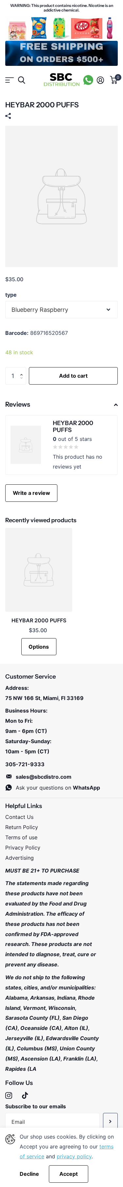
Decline (29, 1174)
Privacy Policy (22, 847)
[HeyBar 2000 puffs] (38, 570)
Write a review (31, 493)
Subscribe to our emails (35, 1106)
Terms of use (21, 837)
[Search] (21, 80)
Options (39, 646)
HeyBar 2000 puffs (38, 620)
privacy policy (74, 1156)
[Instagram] (8, 1095)
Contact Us (19, 817)
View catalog (9, 80)
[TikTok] (25, 1095)
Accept (68, 1174)
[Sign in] (100, 80)
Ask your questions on (58, 787)
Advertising (19, 857)
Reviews (17, 404)
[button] (23, 370)
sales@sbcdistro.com (44, 776)
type (11, 294)
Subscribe (110, 1121)
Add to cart (73, 375)
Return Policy (21, 827)
